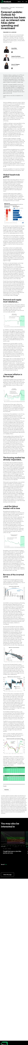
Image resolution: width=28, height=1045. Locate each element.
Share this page (7, 874)
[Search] (23, 1)
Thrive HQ (12, 7)
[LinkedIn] (12, 52)
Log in (19, 1)
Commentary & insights (6, 8)
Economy (7, 789)
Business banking (4, 7)
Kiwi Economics (19, 7)
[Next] (26, 846)
